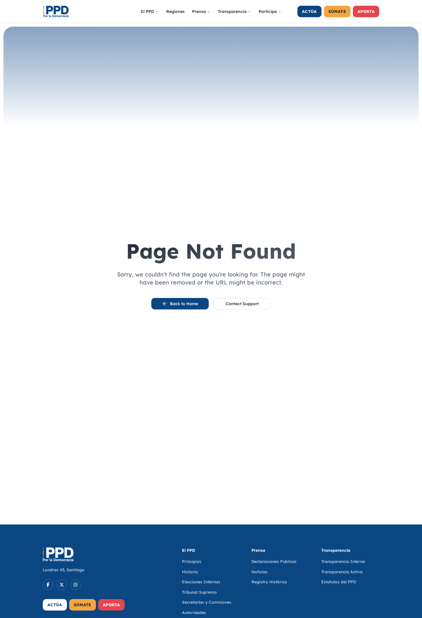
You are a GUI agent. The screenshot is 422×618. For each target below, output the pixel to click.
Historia (190, 571)
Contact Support (242, 303)
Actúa (309, 11)
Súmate (337, 11)
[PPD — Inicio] (56, 11)
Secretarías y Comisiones (206, 602)
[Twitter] (62, 585)
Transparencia (232, 11)
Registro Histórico (269, 581)
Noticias (259, 571)
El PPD (147, 11)
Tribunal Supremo (199, 592)
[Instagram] (75, 585)
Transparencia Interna (343, 561)
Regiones (175, 11)
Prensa (199, 11)
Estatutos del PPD (338, 581)
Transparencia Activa (342, 571)
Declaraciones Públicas (274, 561)
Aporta (366, 11)
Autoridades (194, 612)
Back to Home (184, 303)
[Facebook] (48, 585)
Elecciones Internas (201, 581)
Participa (268, 11)
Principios (191, 561)
